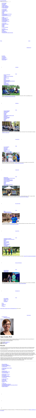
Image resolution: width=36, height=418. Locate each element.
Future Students (6, 298)
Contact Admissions (5, 7)
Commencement (6, 83)
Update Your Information (5, 19)
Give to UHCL (4, 21)
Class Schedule (4, 57)
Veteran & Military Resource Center (9, 115)
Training (3, 25)
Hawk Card (3, 56)
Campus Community (7, 181)
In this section (29, 315)
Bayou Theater (6, 185)
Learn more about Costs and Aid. (19, 163)
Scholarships (5, 149)
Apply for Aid (6, 147)
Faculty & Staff (4, 23)
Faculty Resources (4, 316)
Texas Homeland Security (5, 375)
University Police (4, 366)
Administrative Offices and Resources (9, 239)
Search (1, 1)
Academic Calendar (6, 81)
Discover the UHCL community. (24, 196)
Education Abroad (6, 84)
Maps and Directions (5, 29)
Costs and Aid (17, 139)
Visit (2, 305)
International (5, 116)
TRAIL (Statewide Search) (6, 374)
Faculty (16, 308)
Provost (5, 79)
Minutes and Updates (7, 317)
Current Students (4, 9)
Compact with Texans (5, 378)
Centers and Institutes (7, 80)
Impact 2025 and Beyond (7, 246)
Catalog (5, 82)
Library (3, 13)
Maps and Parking (6, 242)
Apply (3, 303)
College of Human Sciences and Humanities (8, 308)
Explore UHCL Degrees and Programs (9, 96)
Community (3, 28)
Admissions (17, 103)
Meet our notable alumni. (22, 283)
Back (16, 176)
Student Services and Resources (6, 15)
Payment (5, 150)
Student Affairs (6, 177)
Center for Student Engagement (8, 179)
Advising (3, 11)
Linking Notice (4, 379)
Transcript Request (4, 14)
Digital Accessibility (5, 386)
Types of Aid (5, 148)
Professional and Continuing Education (7, 32)
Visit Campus (6, 112)
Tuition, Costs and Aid (5, 6)
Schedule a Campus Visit (5, 132)
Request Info (4, 304)
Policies (3, 26)
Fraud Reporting (4, 377)
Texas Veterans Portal (5, 372)
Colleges (5, 75)
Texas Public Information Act (6, 376)
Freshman (5, 113)
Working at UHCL (6, 244)
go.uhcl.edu (3, 58)
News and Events (17, 203)
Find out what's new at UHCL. (14, 224)
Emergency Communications (8, 212)
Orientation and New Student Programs (9, 178)
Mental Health (4, 59)
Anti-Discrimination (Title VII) (6, 384)
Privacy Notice (4, 380)
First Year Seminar (6, 77)
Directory (5, 243)
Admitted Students (4, 5)
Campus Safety (4, 368)
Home (1, 308)
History (5, 240)
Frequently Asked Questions (8, 151)
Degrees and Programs (7, 74)
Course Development (5, 27)
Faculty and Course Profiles (6, 371)
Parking (3, 30)
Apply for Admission (7, 110)
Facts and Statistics (6, 241)
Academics (16, 67)
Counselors (5, 118)
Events (3, 12)
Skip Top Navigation (3, 0)
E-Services (3, 55)
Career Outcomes (6, 270)
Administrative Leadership (7, 238)
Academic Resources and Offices (8, 76)
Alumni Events (4, 18)
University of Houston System (6, 365)
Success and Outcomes (18, 262)
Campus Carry (4, 383)
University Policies (4, 381)
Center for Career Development (8, 180)
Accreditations (6, 245)
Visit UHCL (4, 4)
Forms (5, 120)
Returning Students (6, 117)
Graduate (5, 114)
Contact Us (3, 306)
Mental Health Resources (5, 385)
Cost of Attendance (6, 146)
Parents (5, 119)
